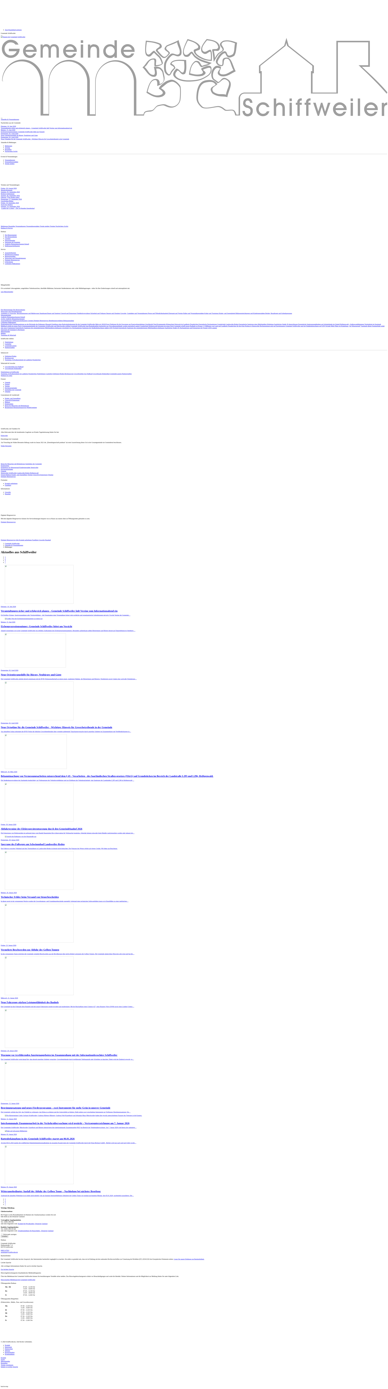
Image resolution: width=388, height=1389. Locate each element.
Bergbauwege (9, 358)
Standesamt (43, 313)
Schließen (4, 1236)
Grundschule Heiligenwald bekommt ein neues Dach (157, 326)
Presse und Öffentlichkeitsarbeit (158, 313)
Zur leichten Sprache (7, 1269)
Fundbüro (8, 485)
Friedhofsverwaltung (83, 313)
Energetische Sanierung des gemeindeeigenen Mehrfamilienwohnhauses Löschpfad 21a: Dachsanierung (49, 328)
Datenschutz (9, 1349)
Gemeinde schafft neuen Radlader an (186, 326)
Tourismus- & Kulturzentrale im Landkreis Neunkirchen (23, 360)
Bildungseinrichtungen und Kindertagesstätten (250, 313)
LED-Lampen (212, 328)
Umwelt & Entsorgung (12, 400)
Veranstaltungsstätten (11, 162)
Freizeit (7, 384)
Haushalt (8, 494)
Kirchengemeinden (11, 388)
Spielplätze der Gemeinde (13, 390)
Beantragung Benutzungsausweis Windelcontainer (21, 407)
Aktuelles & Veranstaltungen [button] (10, 119)
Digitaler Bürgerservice (12, 260)
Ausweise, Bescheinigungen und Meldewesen (25, 313)
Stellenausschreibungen (12, 246)
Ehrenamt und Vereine (176, 313)
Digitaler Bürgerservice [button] (8, 476)
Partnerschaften (10, 347)
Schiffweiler (13, 473)
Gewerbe (8, 492)
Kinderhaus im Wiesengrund (10, 467)
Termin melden (9, 164)
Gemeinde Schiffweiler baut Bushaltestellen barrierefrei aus (90, 326)
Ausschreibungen (10, 253)
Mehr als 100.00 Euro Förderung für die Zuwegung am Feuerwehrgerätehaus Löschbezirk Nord (126, 324)
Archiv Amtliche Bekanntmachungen (13, 319)
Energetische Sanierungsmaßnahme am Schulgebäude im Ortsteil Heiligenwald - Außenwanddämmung (331, 324)
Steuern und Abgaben (113, 313)
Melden (3, 333)
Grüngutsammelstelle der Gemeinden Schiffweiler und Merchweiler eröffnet (46, 326)
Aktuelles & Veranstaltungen (14, 545)
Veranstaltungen (10, 160)
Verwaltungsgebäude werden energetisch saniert (124, 326)
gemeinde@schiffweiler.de (9, 1252)
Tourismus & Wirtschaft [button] (8, 335)
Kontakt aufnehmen (11, 483)
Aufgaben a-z (5, 313)
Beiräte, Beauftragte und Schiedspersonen (278, 313)
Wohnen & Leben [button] (6, 375)
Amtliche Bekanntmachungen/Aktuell (17, 244)
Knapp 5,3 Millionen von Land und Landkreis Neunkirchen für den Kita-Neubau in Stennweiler (229, 326)
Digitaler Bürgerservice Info (10, 540)
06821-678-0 (5, 1250)
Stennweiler (5, 473)
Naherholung (9, 342)
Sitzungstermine (10, 240)
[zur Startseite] (13, 37)
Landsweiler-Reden (23, 473)
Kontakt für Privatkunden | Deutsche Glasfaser (33, 1224)
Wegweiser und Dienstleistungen (15, 258)
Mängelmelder (5, 331)
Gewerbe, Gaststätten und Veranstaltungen (134, 313)
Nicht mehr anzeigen (9, 1234)
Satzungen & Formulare (12, 242)
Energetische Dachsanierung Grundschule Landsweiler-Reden (219, 324)
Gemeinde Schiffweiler (12, 543)
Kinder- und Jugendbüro (13, 398)
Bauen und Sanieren (54, 313)
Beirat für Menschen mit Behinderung (17, 406)
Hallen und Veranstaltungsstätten (193, 313)
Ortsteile (7, 382)
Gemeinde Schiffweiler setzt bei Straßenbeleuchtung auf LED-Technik (308, 326)
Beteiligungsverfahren (12, 254)
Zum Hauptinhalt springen (13, 30)
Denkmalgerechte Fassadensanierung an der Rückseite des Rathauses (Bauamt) (26, 324)
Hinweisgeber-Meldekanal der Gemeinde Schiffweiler (18, 1280)
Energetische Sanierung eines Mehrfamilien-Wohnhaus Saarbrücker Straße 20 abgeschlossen (268, 324)
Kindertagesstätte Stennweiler (28, 467)
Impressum (8, 1347)
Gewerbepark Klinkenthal (13, 368)
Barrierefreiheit (9, 1352)
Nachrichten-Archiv (11, 151)
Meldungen (8, 146)
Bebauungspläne (10, 256)
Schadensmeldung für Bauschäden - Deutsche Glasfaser (36, 1231)
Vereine (7, 386)
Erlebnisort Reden (10, 356)
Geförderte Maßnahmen (12, 264)
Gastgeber (8, 344)
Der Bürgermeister (11, 235)
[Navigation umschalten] (1, 35)
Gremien (7, 238)
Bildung (7, 402)
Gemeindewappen (10, 346)
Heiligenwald (34, 473)
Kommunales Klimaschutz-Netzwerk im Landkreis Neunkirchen (178, 324)
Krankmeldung (9, 1354)
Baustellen (8, 149)
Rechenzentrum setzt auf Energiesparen (272, 326)
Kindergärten (9, 404)
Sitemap (7, 1351)
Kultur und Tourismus (211, 313)
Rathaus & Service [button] (7, 228)
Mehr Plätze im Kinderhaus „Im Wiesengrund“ (346, 326)
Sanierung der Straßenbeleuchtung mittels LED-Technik (100, 328)
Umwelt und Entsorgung (69, 313)
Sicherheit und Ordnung (98, 313)
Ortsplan (7, 391)
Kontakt (7, 1345)
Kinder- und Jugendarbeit (227, 313)
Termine (7, 148)
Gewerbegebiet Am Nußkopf (14, 367)
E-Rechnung (9, 262)
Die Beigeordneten (11, 237)
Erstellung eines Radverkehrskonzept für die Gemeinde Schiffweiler (73, 324)
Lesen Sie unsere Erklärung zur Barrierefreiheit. (189, 1259)
